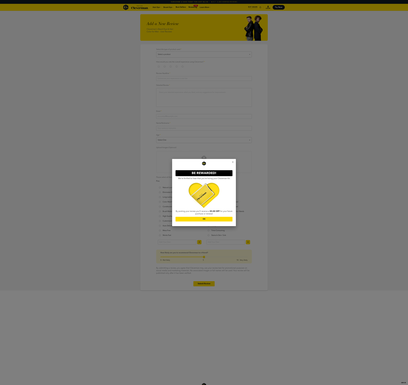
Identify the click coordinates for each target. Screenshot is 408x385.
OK (204, 219)
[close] (233, 162)
